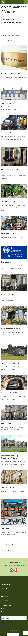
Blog (2, 593)
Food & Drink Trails (6, 584)
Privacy (3, 608)
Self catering (19, 22)
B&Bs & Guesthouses (7, 19)
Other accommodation (8, 22)
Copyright (4, 611)
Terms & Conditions (6, 605)
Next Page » (9, 40)
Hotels (15, 19)
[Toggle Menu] (26, 2)
